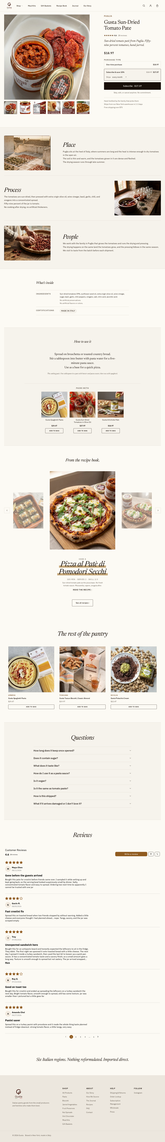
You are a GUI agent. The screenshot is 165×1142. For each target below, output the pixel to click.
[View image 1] (10, 107)
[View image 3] (39, 107)
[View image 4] (54, 107)
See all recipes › (82, 603)
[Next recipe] (158, 510)
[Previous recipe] (7, 510)
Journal (75, 5)
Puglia (108, 16)
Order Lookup (115, 1096)
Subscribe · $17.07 (132, 86)
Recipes (89, 1104)
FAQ (88, 1108)
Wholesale (114, 1108)
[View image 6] (83, 107)
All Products (67, 1093)
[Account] (150, 5)
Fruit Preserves (68, 1108)
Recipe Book (61, 5)
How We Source (92, 1096)
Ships (108, 77)
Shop (18, 5)
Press (112, 1112)
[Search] (143, 5)
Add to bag (54, 431)
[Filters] (151, 854)
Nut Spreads (67, 1112)
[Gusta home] (9, 6)
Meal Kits (32, 5)
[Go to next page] (99, 1037)
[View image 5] (68, 107)
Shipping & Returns (118, 1093)
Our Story (87, 5)
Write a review (131, 854)
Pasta (64, 1096)
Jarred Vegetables (69, 1104)
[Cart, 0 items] (157, 5)
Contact (89, 1112)
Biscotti (65, 1100)
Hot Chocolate (68, 1116)
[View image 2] (25, 107)
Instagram (138, 1093)
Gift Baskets (46, 5)
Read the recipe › (82, 590)
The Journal (91, 1100)
